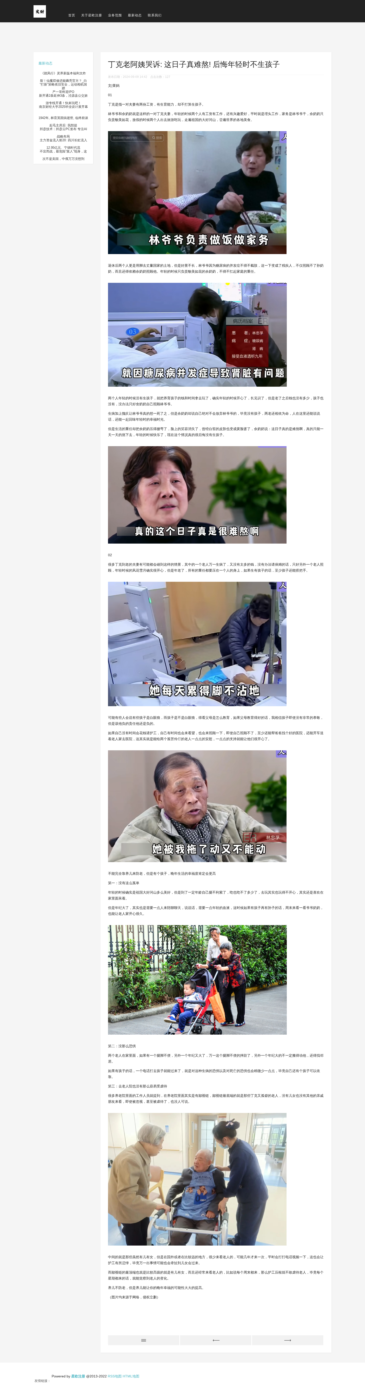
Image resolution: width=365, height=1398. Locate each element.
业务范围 (115, 15)
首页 (71, 15)
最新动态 (135, 15)
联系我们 (155, 15)
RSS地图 (115, 1376)
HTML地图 (131, 1376)
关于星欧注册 (91, 15)
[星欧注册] (40, 11)
